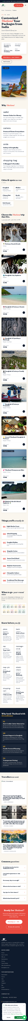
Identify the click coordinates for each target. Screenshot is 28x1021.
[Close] (24, 1005)
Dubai (2, 987)
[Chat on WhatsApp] (24, 1017)
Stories (3, 961)
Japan (2, 981)
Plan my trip (18, 5)
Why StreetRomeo (6, 965)
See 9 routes (6, 61)
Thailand (3, 983)
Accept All (19, 1017)
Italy (2, 979)
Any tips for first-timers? (14, 892)
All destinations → (5, 989)
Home (2, 10)
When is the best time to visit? (14, 886)
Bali (2, 985)
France (3, 976)
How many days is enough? (14, 880)
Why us (3, 957)
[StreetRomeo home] (3, 5)
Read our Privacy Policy (17, 1014)
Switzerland (4, 974)
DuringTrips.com (5, 967)
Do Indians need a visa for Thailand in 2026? (14, 868)
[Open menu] (25, 5)
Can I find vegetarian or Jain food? (14, 874)
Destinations (8, 10)
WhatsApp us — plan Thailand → (11, 57)
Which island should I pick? (14, 898)
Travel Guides (4, 963)
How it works (4, 955)
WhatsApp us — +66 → (14, 922)
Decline (8, 1017)
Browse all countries (14, 927)
